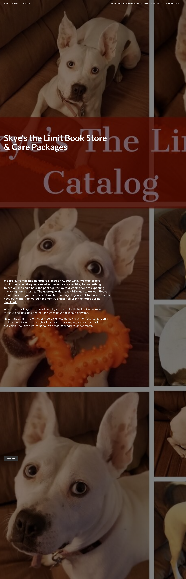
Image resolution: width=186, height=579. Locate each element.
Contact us (26, 3)
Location (15, 3)
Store (6, 3)
